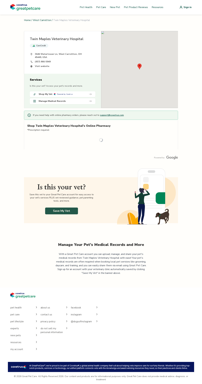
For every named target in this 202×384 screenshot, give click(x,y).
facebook (76, 307)
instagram (76, 314)
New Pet (115, 7)
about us (45, 307)
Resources (157, 7)
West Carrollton (42, 20)
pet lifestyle (17, 321)
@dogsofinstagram (81, 321)
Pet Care (101, 7)
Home (27, 20)
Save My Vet (61, 211)
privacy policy (48, 321)
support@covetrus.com (112, 115)
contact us (46, 314)
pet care (15, 314)
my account (16, 349)
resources (15, 342)
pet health (16, 307)
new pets (15, 335)
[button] (139, 66)
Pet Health (86, 7)
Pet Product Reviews (136, 7)
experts (14, 328)
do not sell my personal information (52, 330)
